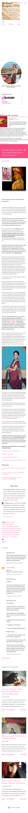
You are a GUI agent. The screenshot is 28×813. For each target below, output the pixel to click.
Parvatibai (8, 392)
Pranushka (9, 567)
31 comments (10, 799)
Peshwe (4, 534)
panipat (19, 528)
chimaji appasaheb (7, 526)
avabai (8, 522)
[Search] (22, 3)
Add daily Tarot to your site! (8, 516)
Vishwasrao (13, 537)
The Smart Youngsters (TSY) (10, 4)
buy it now (12, 513)
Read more (23, 709)
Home (3, 24)
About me (11, 24)
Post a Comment (6, 658)
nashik (15, 528)
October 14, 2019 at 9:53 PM (13, 596)
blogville (2, 114)
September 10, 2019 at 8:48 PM (14, 563)
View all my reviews (4, 143)
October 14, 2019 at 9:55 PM (13, 654)
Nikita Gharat (13, 118)
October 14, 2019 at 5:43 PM (13, 574)
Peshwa (18, 530)
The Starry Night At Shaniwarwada (10, 457)
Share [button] (3, 541)
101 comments (10, 709)
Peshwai (16, 532)
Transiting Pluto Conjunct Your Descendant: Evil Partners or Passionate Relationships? (12, 691)
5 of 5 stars (16, 119)
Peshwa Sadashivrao (8, 532)
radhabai (9, 534)
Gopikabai (13, 321)
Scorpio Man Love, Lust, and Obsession (18, 116)
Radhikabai (8, 344)
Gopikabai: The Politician (8, 454)
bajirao (12, 522)
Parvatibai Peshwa (7, 530)
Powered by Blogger (15, 807)
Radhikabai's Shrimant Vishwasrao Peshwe (11, 450)
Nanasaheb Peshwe (7, 528)
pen (14, 530)
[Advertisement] (14, 43)
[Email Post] (3, 540)
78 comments (10, 754)
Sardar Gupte (19, 342)
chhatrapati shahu (7, 524)
